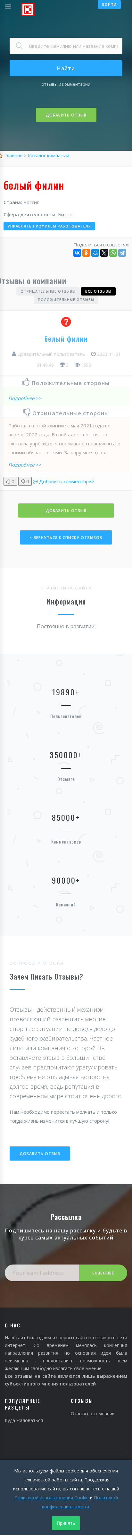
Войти (109, 4)
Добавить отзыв (66, 115)
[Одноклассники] (86, 253)
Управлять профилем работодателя (49, 226)
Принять (66, 1523)
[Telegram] (122, 253)
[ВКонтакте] (77, 253)
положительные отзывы (66, 299)
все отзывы (98, 291)
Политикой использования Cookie (51, 1498)
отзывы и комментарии (66, 84)
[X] (104, 253)
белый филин (66, 338)
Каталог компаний (48, 155)
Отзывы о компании (93, 1414)
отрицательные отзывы (48, 291)
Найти (66, 68)
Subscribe (103, 1273)
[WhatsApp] (113, 253)
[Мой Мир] (95, 253)
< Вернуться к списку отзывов (66, 537)
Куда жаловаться (24, 1420)
